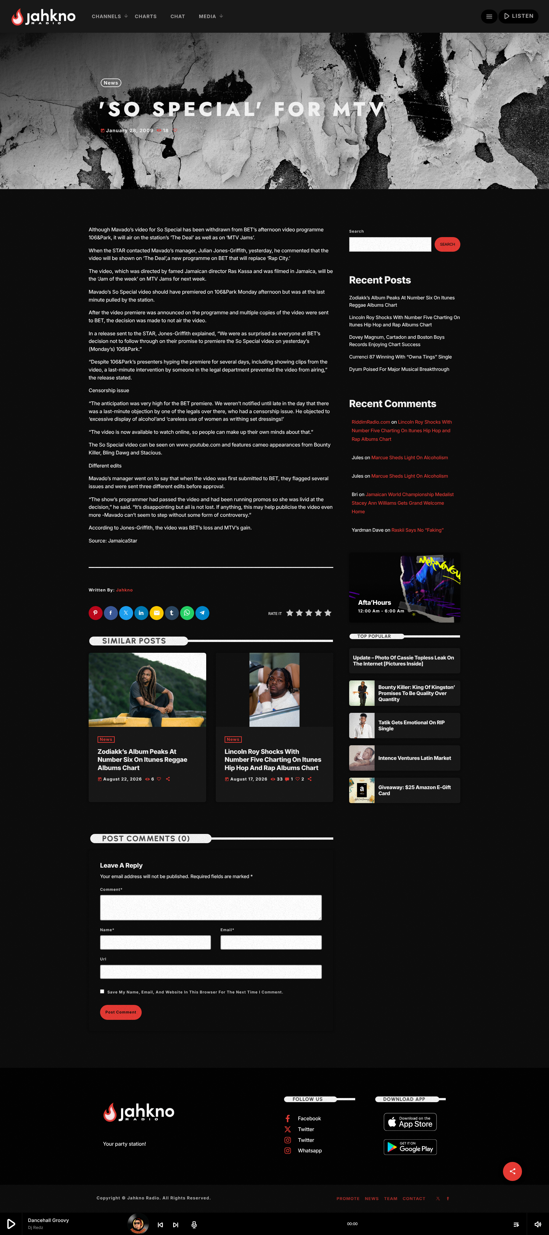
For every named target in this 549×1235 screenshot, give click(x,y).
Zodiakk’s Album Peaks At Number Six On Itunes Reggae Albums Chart (142, 759)
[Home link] (43, 16)
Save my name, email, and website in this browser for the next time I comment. (195, 992)
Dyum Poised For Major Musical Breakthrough (399, 369)
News (111, 83)
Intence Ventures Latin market (414, 758)
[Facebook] (448, 1199)
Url (103, 959)
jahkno (124, 590)
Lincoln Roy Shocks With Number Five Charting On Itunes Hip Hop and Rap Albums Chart (273, 759)
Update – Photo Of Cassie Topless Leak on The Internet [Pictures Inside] (403, 660)
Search (356, 231)
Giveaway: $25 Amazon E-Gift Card (414, 790)
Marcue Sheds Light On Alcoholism (409, 457)
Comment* (111, 889)
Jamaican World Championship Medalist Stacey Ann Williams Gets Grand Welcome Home (403, 503)
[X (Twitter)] (438, 1199)
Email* (227, 929)
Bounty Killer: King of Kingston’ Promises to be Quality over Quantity (416, 693)
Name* (107, 929)
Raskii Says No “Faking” (417, 530)
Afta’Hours (374, 602)
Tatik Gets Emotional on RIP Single (411, 725)
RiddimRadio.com (371, 422)
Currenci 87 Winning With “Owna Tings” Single (401, 357)
